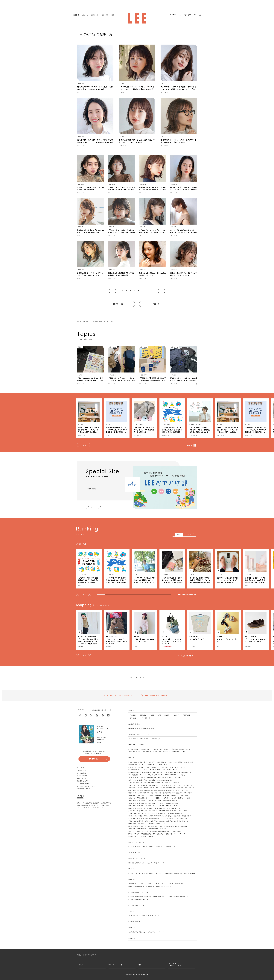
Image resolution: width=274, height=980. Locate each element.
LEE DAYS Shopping (188, 873)
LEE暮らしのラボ (172, 770)
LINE (108, 715)
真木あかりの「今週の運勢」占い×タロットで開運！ (144, 798)
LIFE (159, 715)
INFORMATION (171, 847)
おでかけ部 (188, 749)
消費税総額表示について (84, 789)
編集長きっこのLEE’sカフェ (136, 808)
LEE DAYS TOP (132, 873)
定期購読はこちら (94, 759)
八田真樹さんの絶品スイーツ (156, 824)
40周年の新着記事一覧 (181, 897)
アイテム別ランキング (185, 656)
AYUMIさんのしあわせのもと (174, 813)
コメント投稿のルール (83, 783)
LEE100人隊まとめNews (160, 752)
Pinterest (103, 715)
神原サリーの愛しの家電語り (137, 800)
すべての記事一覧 (144, 718)
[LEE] (137, 18)
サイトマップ (80, 768)
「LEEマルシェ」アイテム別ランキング (152, 863)
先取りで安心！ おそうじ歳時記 (138, 788)
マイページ (160, 932)
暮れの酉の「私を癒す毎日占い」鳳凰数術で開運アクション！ (147, 829)
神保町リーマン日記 (184, 798)
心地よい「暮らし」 (161, 884)
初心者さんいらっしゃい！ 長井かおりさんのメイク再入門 (146, 826)
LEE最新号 (76, 15)
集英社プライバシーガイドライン (86, 786)
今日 (178, 535)
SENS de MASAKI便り (135, 816)
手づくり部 (173, 749)
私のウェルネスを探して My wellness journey (162, 800)
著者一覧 (156, 304)
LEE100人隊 (94, 15)
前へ (116, 291)
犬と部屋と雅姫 (183, 795)
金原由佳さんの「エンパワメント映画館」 (141, 836)
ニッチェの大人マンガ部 (164, 780)
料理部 (181, 749)
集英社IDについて (82, 778)
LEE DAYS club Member (171, 873)
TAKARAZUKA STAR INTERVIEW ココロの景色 (170, 775)
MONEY (176, 715)
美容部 (166, 749)
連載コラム (105, 15)
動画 (113, 15)
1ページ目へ (109, 291)
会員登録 (131, 932)
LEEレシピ (85, 15)
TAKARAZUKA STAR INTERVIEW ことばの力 (158, 816)
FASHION (133, 715)
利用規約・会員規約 (82, 781)
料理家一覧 (156, 739)
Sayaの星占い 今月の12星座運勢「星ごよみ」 (178, 772)
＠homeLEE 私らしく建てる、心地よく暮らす (142, 765)
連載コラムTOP (133, 762)
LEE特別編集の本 (149, 728)
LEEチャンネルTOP (134, 847)
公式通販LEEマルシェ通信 (157, 788)
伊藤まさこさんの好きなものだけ (138, 821)
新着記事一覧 (150, 886)
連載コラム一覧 (118, 304)
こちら (101, 807)
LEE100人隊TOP (133, 749)
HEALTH (167, 715)
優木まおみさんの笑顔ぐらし (137, 824)
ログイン (152, 932)
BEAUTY (143, 715)
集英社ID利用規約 (82, 776)
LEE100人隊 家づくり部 (176, 884)
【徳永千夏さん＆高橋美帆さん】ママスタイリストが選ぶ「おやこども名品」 (170, 762)
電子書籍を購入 (101, 740)
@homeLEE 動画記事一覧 (136, 886)
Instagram (86, 715)
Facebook (80, 715)
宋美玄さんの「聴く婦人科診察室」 (177, 826)
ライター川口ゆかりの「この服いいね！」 (169, 783)
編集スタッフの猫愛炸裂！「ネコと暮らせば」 (142, 806)
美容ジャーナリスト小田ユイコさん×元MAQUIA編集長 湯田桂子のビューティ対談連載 (154, 831)
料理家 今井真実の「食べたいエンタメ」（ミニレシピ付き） (172, 790)
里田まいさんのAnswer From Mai (176, 834)
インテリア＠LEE (133, 818)
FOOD (152, 715)
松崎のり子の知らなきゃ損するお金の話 (152, 793)
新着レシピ (147, 739)
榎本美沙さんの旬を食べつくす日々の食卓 (179, 793)
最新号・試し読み (101, 737)
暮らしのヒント (133, 793)
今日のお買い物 (144, 749)
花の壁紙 (149, 808)
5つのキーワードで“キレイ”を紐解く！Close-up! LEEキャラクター (149, 767)
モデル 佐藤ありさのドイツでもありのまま (141, 783)
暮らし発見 (131, 752)
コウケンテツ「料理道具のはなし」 (151, 818)
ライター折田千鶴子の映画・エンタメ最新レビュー (143, 785)
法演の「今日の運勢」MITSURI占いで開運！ (162, 795)
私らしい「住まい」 (147, 884)
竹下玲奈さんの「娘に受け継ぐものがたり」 (141, 803)
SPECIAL (133, 718)
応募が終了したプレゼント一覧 (149, 916)
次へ (158, 291)
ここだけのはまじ (169, 818)
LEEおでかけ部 (160, 770)
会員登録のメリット (142, 932)
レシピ (188, 535)
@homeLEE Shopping (163, 886)
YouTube (97, 715)
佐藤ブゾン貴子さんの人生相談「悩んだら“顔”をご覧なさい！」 (170, 821)
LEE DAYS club (157, 873)
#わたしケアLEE (163, 765)
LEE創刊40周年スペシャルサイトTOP (139, 897)
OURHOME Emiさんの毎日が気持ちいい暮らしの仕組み (145, 772)
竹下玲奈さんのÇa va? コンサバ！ (168, 803)
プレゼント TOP (133, 916)
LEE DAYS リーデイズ (178, 767)
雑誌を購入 (99, 742)
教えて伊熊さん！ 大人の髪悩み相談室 (140, 790)
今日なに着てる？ (156, 749)
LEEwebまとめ (149, 770)
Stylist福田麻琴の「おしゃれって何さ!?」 (141, 775)
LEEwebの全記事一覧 (185, 594)
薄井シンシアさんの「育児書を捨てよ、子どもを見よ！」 (146, 834)
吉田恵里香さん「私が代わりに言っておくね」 (181, 788)
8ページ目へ (164, 291)
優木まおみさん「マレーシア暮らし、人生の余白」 (176, 785)
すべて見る (188, 445)
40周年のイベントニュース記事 (162, 897)
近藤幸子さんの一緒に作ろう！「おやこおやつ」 (143, 811)
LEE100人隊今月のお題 (144, 752)
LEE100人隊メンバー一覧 (177, 752)
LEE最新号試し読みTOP (135, 728)
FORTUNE (186, 715)
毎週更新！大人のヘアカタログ (137, 795)
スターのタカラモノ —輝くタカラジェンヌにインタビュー (163, 777)
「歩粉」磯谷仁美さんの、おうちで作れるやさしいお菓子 (146, 813)
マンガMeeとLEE (182, 818)
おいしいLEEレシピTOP (135, 739)
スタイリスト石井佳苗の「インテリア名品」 (141, 780)
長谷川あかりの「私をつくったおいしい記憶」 (174, 811)
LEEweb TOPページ (137, 678)
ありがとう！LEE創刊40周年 (182, 816)
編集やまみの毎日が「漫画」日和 (169, 806)
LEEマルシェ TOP (133, 863)
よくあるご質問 (81, 773)
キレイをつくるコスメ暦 (135, 777)
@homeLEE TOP (133, 884)
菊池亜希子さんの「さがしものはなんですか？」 (169, 808)
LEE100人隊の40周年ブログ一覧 (138, 899)
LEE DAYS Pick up (145, 873)
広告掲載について (82, 770)
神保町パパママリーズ (169, 798)
